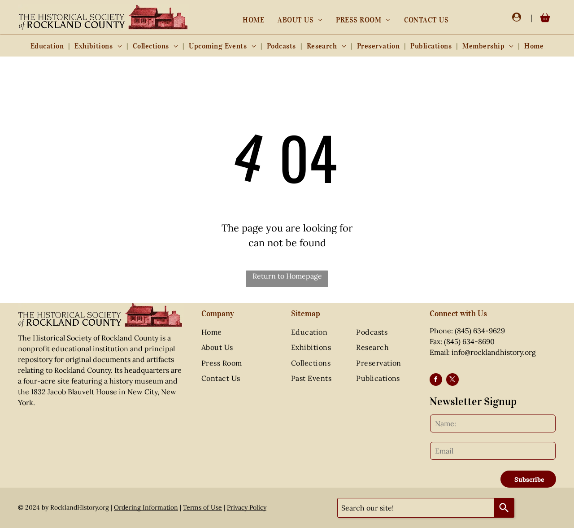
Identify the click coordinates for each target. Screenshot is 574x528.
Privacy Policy (246, 507)
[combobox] (415, 508)
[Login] (516, 17)
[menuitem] (253, 19)
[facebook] (436, 380)
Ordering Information (146, 507)
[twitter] (452, 380)
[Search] (504, 508)
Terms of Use (202, 507)
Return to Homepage (287, 275)
